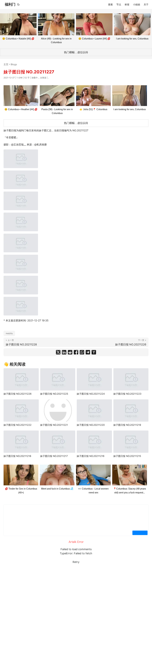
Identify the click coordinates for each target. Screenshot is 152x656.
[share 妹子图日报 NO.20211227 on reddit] (70, 352)
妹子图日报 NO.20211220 (91, 424)
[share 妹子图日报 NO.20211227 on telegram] (88, 352)
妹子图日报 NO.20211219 (127, 424)
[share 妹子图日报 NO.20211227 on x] (58, 352)
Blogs (14, 64)
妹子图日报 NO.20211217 (54, 456)
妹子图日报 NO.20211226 (17, 393)
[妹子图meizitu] (21, 158)
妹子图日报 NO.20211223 (127, 393)
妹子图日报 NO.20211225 (54, 393)
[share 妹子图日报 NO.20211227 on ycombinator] (94, 352)
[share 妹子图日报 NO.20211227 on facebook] (76, 352)
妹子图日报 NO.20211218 (17, 456)
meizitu (9, 333)
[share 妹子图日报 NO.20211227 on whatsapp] (82, 352)
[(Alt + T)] (18, 4)
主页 (6, 64)
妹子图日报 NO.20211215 (127, 456)
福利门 (10, 4)
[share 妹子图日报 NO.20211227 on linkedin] (64, 352)
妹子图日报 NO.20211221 (54, 424)
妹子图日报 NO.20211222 (17, 424)
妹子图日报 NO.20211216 (90, 456)
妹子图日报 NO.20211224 (91, 393)
